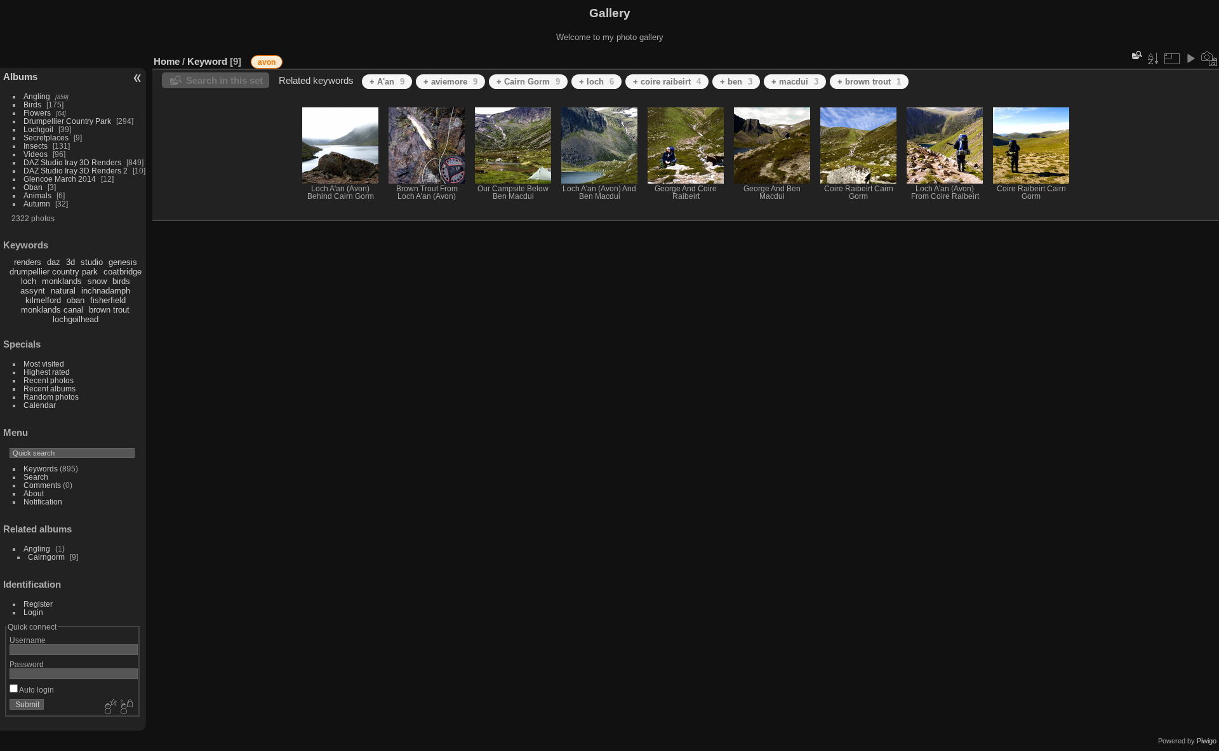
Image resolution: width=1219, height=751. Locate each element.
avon (267, 62)
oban (75, 300)
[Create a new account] (109, 707)
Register (38, 604)
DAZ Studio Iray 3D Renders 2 (75, 170)
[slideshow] (1190, 58)
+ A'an (387, 81)
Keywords (40, 468)
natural (63, 290)
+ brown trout (869, 81)
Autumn (36, 204)
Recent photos (48, 380)
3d (70, 262)
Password (27, 664)
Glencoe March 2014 (59, 179)
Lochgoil (38, 129)
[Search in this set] (1136, 55)
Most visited (43, 364)
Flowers (37, 113)
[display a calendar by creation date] (1209, 58)
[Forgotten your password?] (125, 707)
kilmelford (43, 300)
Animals (37, 195)
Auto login (36, 690)
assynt (32, 290)
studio (92, 262)
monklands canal (52, 310)
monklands (62, 281)
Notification (42, 501)
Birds (32, 104)
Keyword (207, 61)
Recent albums (49, 388)
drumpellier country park (54, 271)
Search (35, 477)
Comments (42, 485)
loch (28, 281)
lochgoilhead (75, 319)
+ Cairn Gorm (528, 81)
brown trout (109, 310)
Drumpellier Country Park (67, 121)
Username (28, 640)
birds (121, 281)
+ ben (736, 81)
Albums (20, 76)
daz (53, 262)
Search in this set (224, 80)
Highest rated (46, 372)
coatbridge (122, 271)
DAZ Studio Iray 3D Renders (72, 162)
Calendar (39, 405)
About (33, 493)
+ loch (596, 81)
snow (97, 281)
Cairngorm (46, 557)
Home (167, 61)
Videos (35, 154)
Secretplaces (46, 137)
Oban (33, 187)
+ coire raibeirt (667, 81)
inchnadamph (105, 290)
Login (33, 612)
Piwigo (1206, 741)
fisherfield (108, 300)
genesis (123, 262)
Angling (36, 96)
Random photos (51, 397)
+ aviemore (450, 81)
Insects (35, 146)
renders (27, 262)
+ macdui (794, 81)
